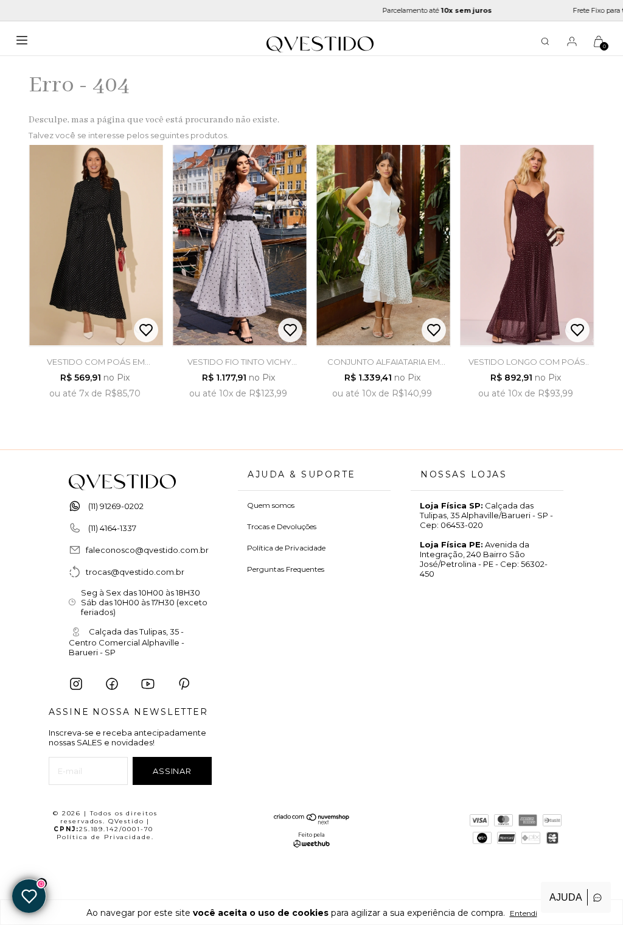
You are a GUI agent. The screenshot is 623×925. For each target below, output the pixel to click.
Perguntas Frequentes (285, 569)
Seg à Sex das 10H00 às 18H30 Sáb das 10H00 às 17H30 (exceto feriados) (144, 602)
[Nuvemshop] (312, 821)
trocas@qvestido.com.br (135, 572)
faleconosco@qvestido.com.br (147, 550)
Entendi (523, 913)
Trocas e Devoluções (281, 526)
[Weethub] (311, 844)
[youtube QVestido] (148, 684)
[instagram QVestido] (76, 684)
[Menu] (25, 44)
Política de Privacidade (286, 547)
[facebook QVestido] (112, 684)
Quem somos (270, 505)
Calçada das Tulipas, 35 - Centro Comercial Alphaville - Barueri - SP (126, 642)
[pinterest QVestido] (183, 684)
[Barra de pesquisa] (545, 43)
